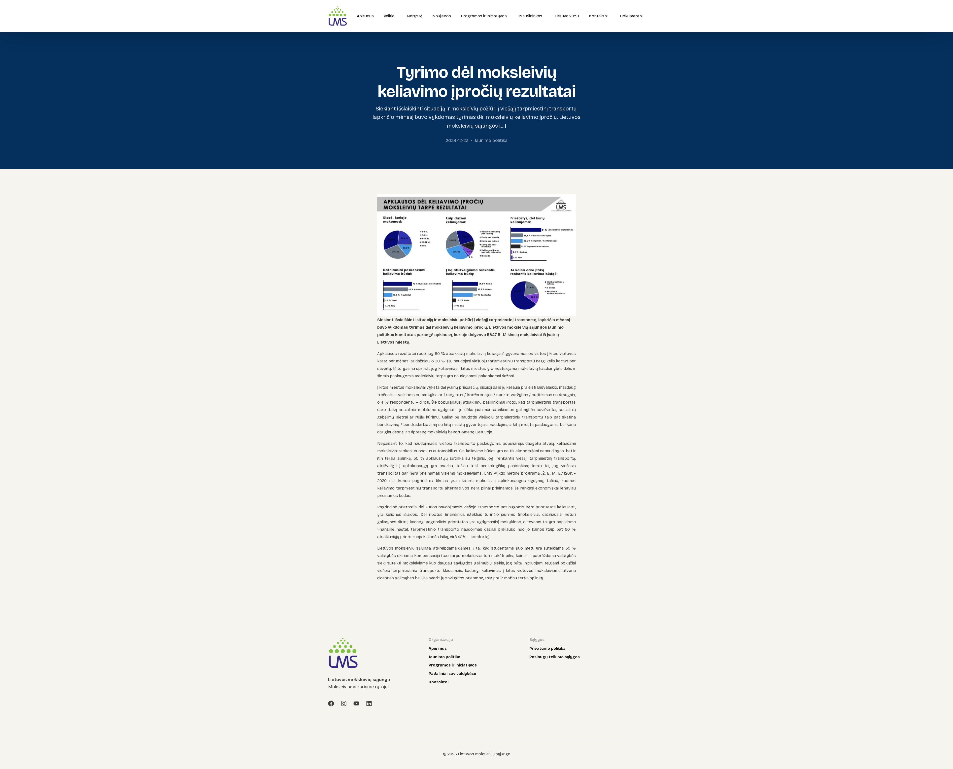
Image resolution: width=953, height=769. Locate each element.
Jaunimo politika (491, 140)
